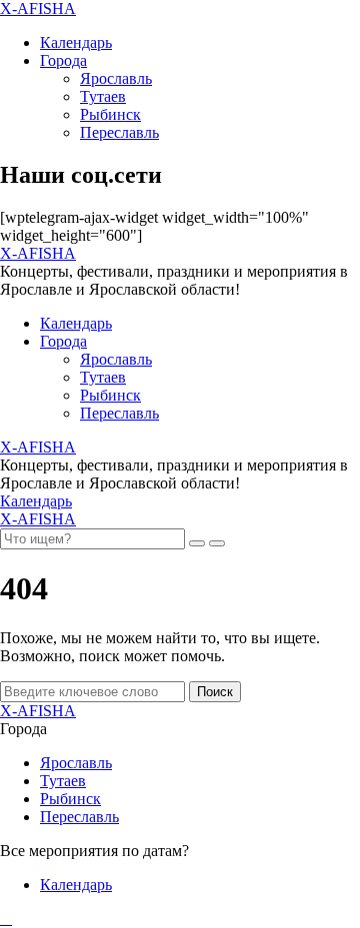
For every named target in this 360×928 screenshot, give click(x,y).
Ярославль (116, 78)
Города (63, 60)
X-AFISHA (38, 8)
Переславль (119, 132)
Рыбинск (110, 114)
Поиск (215, 691)
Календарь (76, 42)
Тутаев (103, 96)
